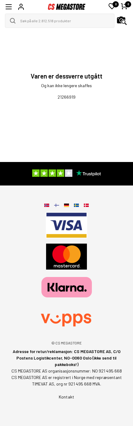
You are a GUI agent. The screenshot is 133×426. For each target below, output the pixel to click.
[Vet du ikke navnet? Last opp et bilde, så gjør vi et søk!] (122, 21)
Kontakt (66, 396)
